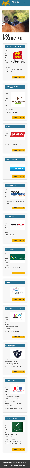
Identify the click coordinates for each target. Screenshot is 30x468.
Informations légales (7, 466)
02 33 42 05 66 (24, 462)
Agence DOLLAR (15, 466)
